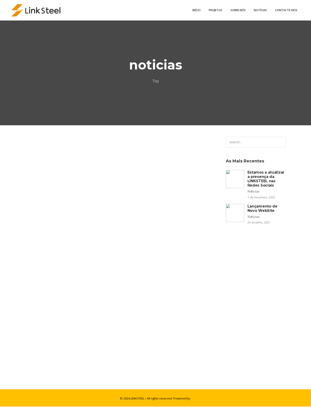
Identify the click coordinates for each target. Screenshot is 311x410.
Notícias (260, 10)
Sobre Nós (238, 10)
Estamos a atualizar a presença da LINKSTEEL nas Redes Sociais (85, 305)
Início (196, 10)
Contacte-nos (286, 10)
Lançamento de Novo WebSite (52, 373)
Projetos (215, 10)
